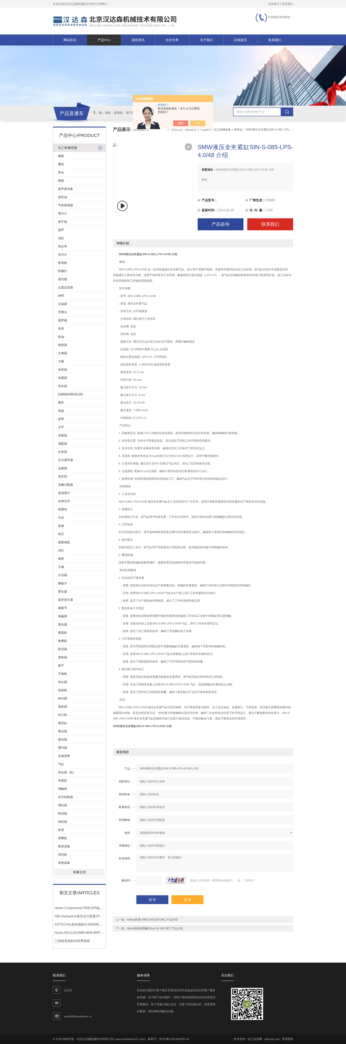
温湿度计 (64, 493)
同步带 (62, 246)
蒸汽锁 (62, 279)
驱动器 (62, 739)
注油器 (62, 304)
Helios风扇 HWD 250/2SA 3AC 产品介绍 (152, 919)
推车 (61, 402)
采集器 (62, 435)
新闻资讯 (138, 40)
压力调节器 (65, 460)
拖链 (61, 180)
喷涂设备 (64, 846)
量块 (61, 164)
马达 (61, 517)
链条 (61, 525)
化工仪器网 (255, 1039)
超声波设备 (65, 188)
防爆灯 (62, 271)
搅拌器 (62, 320)
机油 (61, 336)
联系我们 (287, 3)
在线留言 (274, 3)
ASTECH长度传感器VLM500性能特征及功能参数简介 (79, 924)
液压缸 (62, 723)
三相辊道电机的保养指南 (72, 941)
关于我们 (206, 40)
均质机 (62, 780)
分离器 (62, 353)
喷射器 (62, 345)
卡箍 (61, 361)
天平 (61, 427)
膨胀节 (62, 608)
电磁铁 (62, 616)
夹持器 (62, 369)
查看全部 (79, 872)
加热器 (62, 657)
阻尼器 (62, 649)
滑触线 (62, 788)
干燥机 (62, 673)
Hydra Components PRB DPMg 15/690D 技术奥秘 (79, 908)
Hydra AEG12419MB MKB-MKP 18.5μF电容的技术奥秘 (79, 932)
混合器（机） (67, 772)
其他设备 (64, 862)
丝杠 (61, 550)
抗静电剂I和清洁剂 (70, 394)
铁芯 (61, 534)
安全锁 (62, 386)
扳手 (61, 665)
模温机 (62, 632)
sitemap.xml (272, 1039)
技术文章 (172, 40)
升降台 (62, 312)
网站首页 (69, 40)
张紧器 (62, 377)
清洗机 (62, 854)
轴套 (61, 156)
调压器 (62, 805)
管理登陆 (287, 1039)
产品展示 (205, 129)
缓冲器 (62, 747)
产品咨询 (220, 224)
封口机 (62, 714)
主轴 (61, 567)
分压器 (62, 575)
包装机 (62, 690)
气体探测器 (65, 205)
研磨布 (62, 509)
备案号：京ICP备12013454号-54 (168, 1039)
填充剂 (62, 476)
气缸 (61, 764)
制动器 (62, 813)
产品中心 (104, 40)
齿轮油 (62, 197)
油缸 (61, 238)
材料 (61, 295)
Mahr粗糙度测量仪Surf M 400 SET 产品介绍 (155, 928)
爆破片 (62, 583)
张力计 (62, 254)
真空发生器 (65, 599)
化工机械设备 (67, 147)
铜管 (61, 558)
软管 (61, 830)
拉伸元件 (64, 501)
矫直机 (62, 262)
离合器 (62, 731)
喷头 (61, 172)
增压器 (62, 821)
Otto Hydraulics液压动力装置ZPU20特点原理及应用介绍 (79, 916)
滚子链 (62, 221)
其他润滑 (64, 756)
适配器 (62, 443)
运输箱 (62, 468)
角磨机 (62, 640)
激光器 (62, 624)
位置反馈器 (65, 287)
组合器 (62, 682)
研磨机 (62, 838)
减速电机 (64, 542)
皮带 (61, 419)
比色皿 (62, 451)
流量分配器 (65, 484)
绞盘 (61, 410)
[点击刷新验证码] (176, 880)
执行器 (62, 698)
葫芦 (61, 230)
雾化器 (62, 591)
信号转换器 (65, 797)
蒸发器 (62, 706)
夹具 (61, 328)
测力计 (62, 213)
